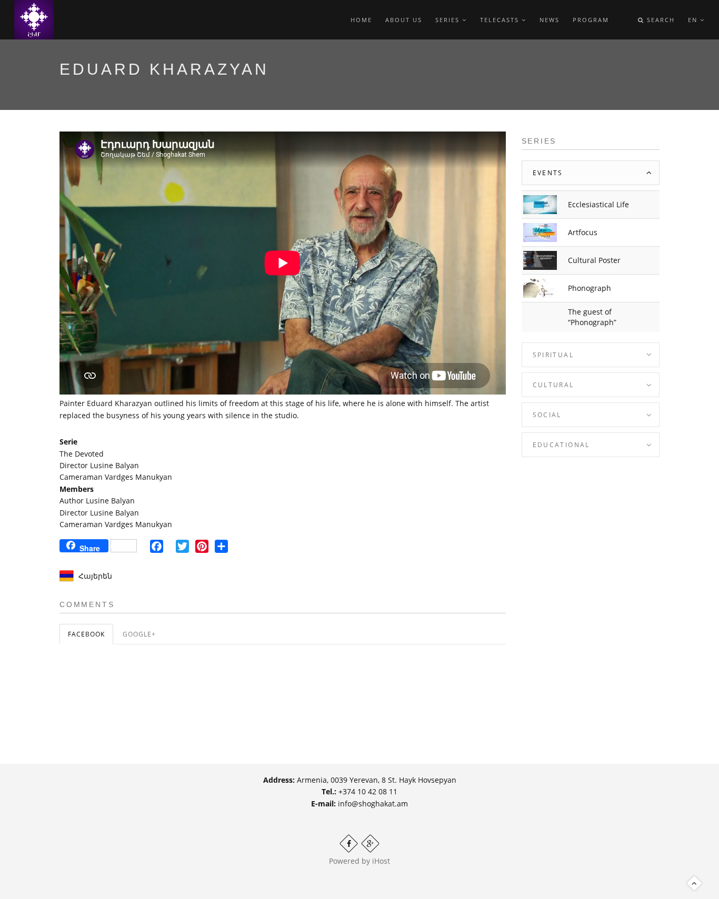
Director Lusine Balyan (99, 465)
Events (548, 172)
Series (448, 20)
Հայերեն (95, 576)
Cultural (553, 384)
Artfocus (582, 232)
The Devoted (81, 454)
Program (591, 20)
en (694, 20)
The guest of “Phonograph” (592, 317)
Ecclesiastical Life (598, 204)
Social (547, 414)
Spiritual (553, 354)
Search (659, 20)
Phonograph (589, 288)
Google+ (139, 634)
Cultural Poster (594, 260)
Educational (561, 444)
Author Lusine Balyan (97, 501)
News (550, 20)
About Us (403, 20)
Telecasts (501, 20)
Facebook (86, 634)
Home (361, 20)
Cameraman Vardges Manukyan (115, 477)
